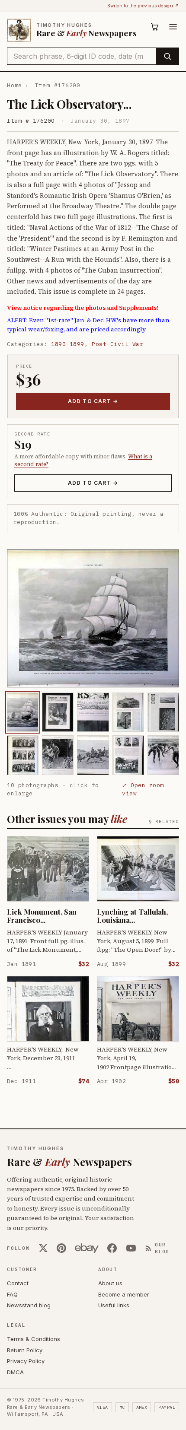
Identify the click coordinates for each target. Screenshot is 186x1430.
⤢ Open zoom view (143, 790)
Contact (18, 1283)
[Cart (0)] (155, 27)
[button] (93, 618)
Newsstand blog (29, 1305)
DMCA (15, 1372)
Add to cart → (93, 401)
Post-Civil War (117, 344)
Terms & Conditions (33, 1338)
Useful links (113, 1305)
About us (110, 1283)
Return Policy (24, 1350)
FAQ (12, 1294)
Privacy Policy (26, 1360)
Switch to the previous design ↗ (143, 5)
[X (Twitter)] (43, 1248)
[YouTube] (131, 1248)
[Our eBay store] (87, 1248)
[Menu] (173, 26)
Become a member (123, 1294)
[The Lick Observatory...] (22, 712)
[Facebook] (112, 1248)
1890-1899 (67, 344)
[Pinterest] (61, 1248)
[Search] (167, 56)
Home (14, 85)
